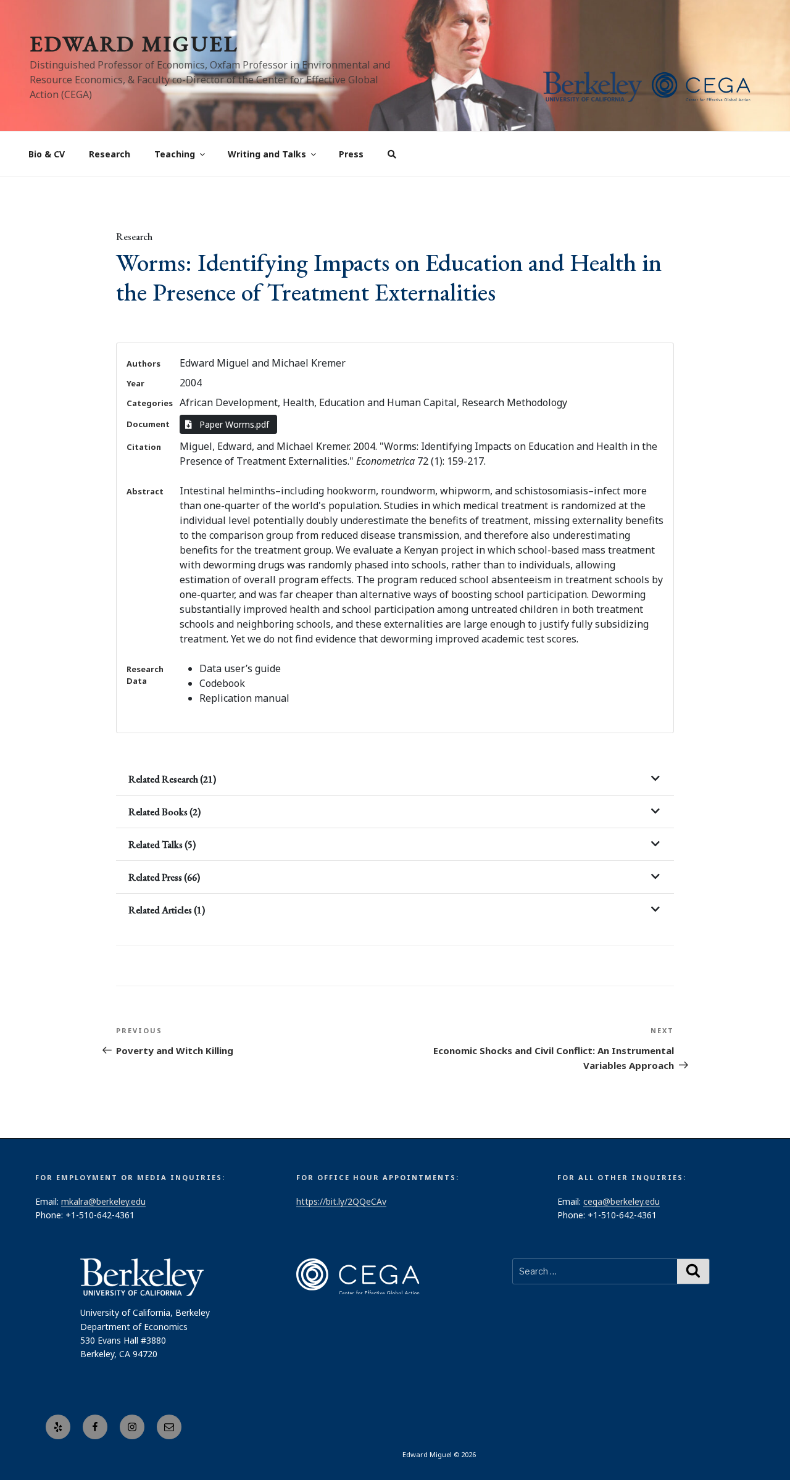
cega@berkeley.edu (621, 1201)
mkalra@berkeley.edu (103, 1201)
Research (109, 154)
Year (135, 383)
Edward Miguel (134, 43)
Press (351, 154)
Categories (150, 403)
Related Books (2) (164, 811)
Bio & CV (46, 154)
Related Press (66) (164, 877)
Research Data (145, 674)
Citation (144, 446)
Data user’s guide (240, 668)
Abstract (145, 491)
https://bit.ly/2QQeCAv (341, 1201)
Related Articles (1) (166, 910)
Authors (143, 363)
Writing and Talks (267, 154)
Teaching (174, 154)
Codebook (222, 683)
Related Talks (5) (162, 844)
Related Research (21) (172, 779)
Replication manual (244, 698)
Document (148, 424)
